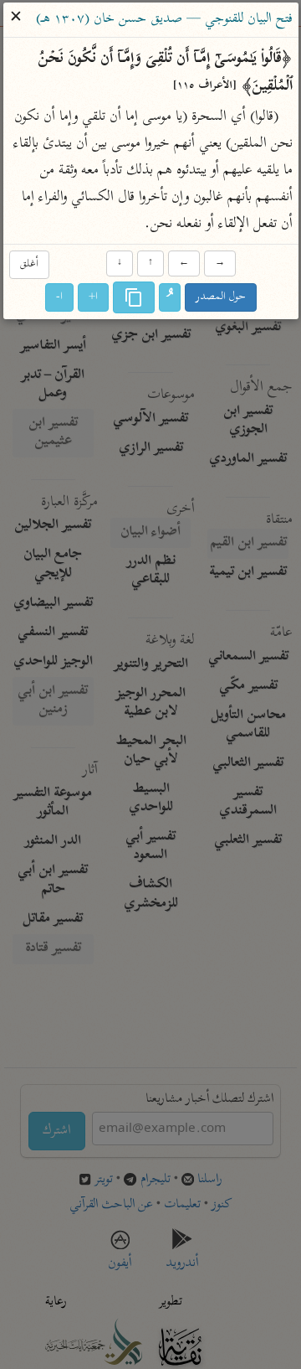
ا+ (93, 297)
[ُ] (170, 298)
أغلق (28, 264)
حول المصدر (221, 297)
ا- (59, 297)
